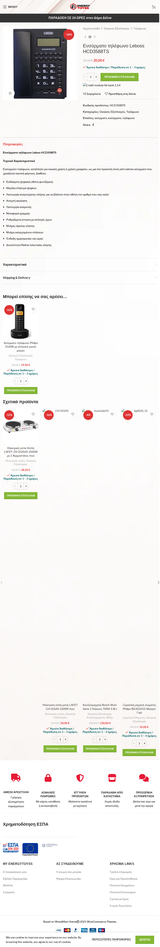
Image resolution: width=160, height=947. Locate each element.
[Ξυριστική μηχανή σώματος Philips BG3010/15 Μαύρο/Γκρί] (139, 555)
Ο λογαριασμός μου (15, 871)
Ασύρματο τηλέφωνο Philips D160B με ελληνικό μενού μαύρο (21, 346)
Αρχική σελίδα (91, 28)
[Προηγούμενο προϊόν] (85, 37)
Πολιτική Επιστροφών (123, 892)
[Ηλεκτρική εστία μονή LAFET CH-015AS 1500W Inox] (60, 555)
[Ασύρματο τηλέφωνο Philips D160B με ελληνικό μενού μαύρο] (21, 321)
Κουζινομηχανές (96, 717)
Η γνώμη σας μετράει (68, 871)
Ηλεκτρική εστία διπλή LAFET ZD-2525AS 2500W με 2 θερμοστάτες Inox (20, 451)
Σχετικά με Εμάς (119, 899)
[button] (20, 390)
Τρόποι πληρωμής (121, 871)
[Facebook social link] (93, 125)
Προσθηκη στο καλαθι (119, 76)
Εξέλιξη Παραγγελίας (15, 878)
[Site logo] (80, 6)
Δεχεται (144, 939)
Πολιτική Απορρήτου (122, 885)
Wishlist (8, 885)
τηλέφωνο (129, 118)
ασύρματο (101, 118)
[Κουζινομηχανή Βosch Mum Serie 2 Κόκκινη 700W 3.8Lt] (100, 555)
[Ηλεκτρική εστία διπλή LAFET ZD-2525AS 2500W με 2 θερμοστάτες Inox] (21, 427)
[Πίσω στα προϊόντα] (90, 37)
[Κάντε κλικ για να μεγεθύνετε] (10, 93)
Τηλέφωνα (139, 28)
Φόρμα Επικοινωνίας (68, 878)
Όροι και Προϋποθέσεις (124, 878)
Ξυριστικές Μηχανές (134, 717)
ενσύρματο (114, 118)
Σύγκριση (8, 892)
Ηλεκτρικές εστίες (15, 460)
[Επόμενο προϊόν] (94, 37)
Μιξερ (109, 717)
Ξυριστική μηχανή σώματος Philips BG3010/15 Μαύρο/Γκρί (139, 708)
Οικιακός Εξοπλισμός (116, 28)
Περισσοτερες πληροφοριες (112, 939)
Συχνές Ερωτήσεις (121, 905)
